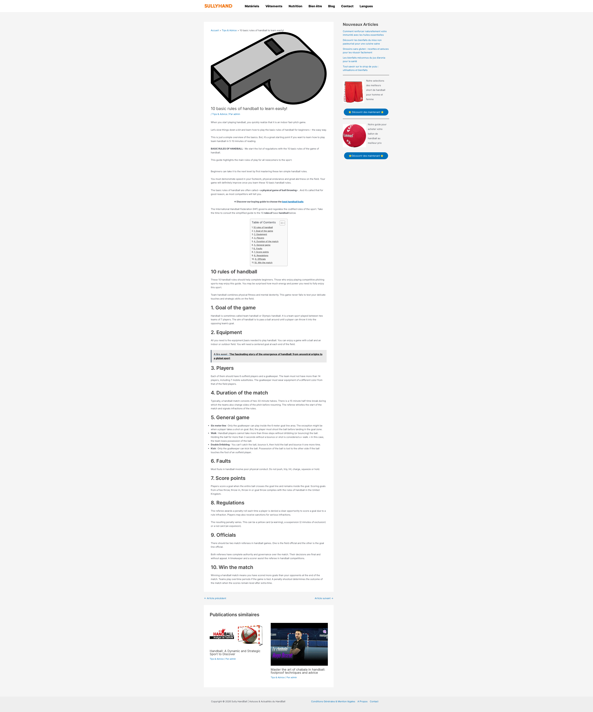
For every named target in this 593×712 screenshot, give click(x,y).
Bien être (315, 6)
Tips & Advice (219, 114)
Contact (347, 6)
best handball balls (292, 201)
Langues (366, 6)
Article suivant (324, 598)
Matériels (252, 6)
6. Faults (258, 248)
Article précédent (215, 598)
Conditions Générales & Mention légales (333, 701)
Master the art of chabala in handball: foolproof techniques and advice (298, 671)
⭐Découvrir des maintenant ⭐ (366, 155)
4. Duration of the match (266, 241)
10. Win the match (263, 262)
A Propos (362, 701)
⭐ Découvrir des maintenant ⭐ (366, 112)
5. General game (262, 245)
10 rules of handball (263, 227)
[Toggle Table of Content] (280, 223)
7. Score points (261, 252)
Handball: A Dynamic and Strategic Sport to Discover (235, 652)
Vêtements (273, 6)
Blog (331, 6)
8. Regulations (261, 255)
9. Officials (260, 259)
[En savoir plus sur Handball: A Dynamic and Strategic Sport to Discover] (238, 634)
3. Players (259, 238)
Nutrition (295, 6)
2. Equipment (260, 234)
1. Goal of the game (263, 231)
